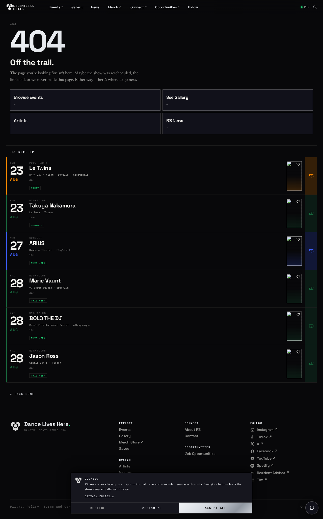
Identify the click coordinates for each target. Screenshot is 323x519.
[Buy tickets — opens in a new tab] (311, 176)
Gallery (76, 7)
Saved (124, 448)
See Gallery (177, 100)
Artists (21, 124)
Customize (152, 507)
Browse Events (28, 100)
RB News (174, 124)
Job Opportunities (200, 453)
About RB (192, 429)
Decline (97, 507)
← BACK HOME (22, 394)
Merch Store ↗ (131, 442)
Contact (191, 436)
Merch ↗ (115, 7)
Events (124, 429)
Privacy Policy (24, 506)
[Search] (315, 7)
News (95, 7)
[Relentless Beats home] (20, 7)
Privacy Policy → (99, 496)
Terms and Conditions (64, 506)
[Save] (298, 164)
